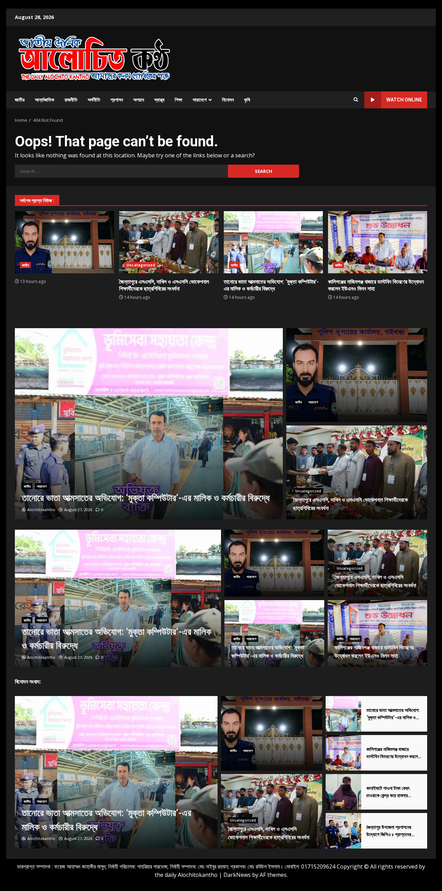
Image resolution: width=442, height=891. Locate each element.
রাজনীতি (71, 99)
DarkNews (237, 875)
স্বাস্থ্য (159, 99)
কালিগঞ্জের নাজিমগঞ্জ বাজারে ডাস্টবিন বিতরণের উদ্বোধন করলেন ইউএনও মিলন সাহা (377, 242)
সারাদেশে (199, 99)
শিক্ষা (178, 99)
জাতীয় (20, 99)
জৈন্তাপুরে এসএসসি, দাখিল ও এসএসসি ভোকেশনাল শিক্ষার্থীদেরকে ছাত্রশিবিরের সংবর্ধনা (168, 242)
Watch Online (404, 99)
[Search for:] (121, 171)
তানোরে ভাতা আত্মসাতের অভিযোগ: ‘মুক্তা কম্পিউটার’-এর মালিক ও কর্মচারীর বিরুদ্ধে (273, 242)
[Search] (356, 99)
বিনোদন (228, 99)
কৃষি (247, 99)
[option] (149, 423)
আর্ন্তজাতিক (44, 99)
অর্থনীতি (94, 99)
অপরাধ (138, 99)
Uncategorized (140, 265)
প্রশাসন (116, 99)
